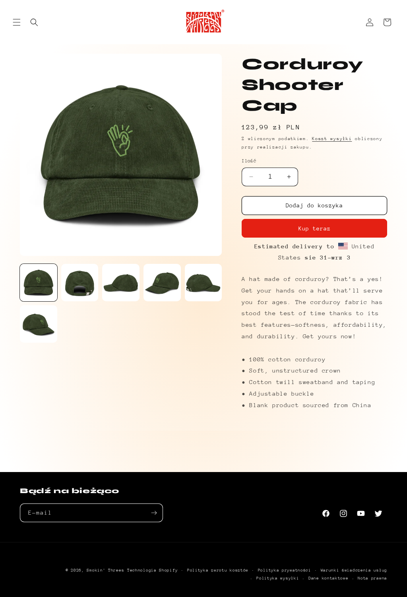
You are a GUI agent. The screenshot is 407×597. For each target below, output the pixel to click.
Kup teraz (314, 228)
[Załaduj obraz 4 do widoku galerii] (162, 282)
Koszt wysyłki (332, 138)
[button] (16, 22)
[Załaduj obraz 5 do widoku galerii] (203, 282)
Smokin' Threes (105, 570)
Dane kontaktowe (328, 578)
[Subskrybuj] (154, 512)
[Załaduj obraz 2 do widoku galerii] (80, 282)
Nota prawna (372, 578)
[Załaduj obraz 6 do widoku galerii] (38, 324)
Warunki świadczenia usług (354, 570)
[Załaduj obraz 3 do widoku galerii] (121, 282)
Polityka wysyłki (277, 578)
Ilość (249, 161)
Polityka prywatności (284, 570)
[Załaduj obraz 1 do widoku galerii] (38, 282)
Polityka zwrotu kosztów (217, 570)
